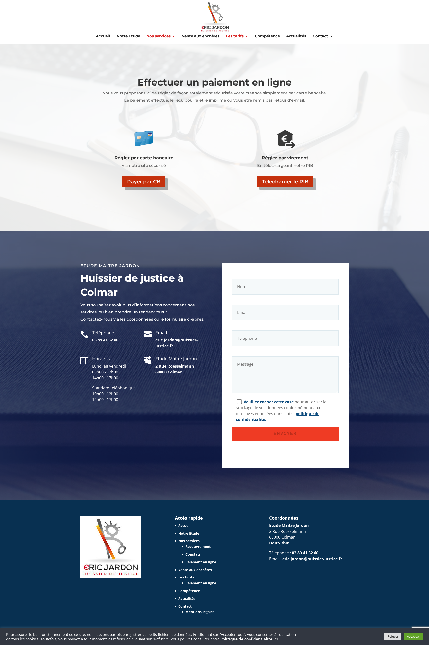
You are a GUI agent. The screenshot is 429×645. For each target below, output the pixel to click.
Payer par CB (143, 182)
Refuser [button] (392, 636)
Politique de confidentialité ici (249, 638)
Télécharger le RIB (285, 182)
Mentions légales (199, 612)
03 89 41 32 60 (105, 340)
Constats (193, 554)
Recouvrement (198, 546)
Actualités (296, 36)
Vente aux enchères (200, 36)
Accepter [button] (413, 636)
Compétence (267, 36)
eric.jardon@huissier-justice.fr (312, 559)
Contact (320, 36)
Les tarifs (235, 36)
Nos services (158, 36)
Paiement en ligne (200, 562)
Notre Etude (128, 36)
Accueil (103, 36)
